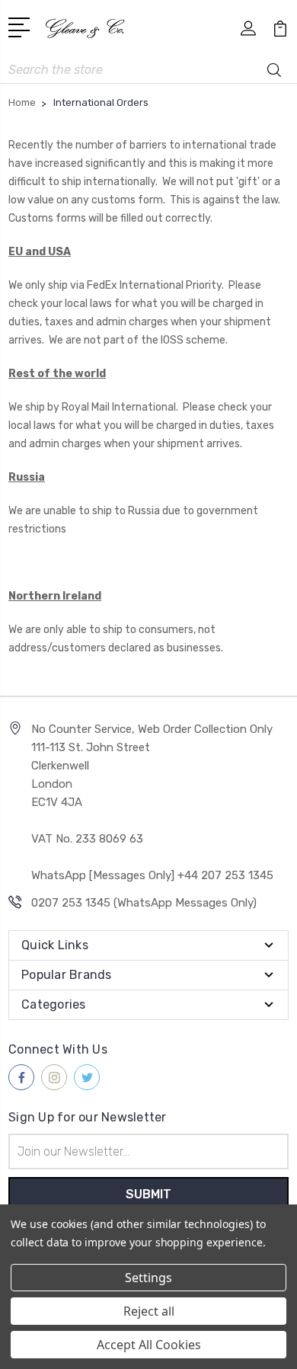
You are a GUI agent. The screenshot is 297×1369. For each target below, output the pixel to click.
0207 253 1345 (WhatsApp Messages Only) (144, 903)
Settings (148, 1277)
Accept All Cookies (149, 1344)
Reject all (148, 1311)
